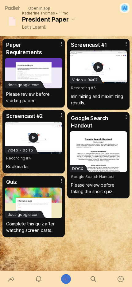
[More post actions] (57, 46)
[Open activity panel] (39, 279)
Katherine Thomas (38, 13)
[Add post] (66, 279)
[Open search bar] (93, 279)
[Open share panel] (11, 279)
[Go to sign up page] (125, 8)
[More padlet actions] (121, 279)
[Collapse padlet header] (73, 19)
